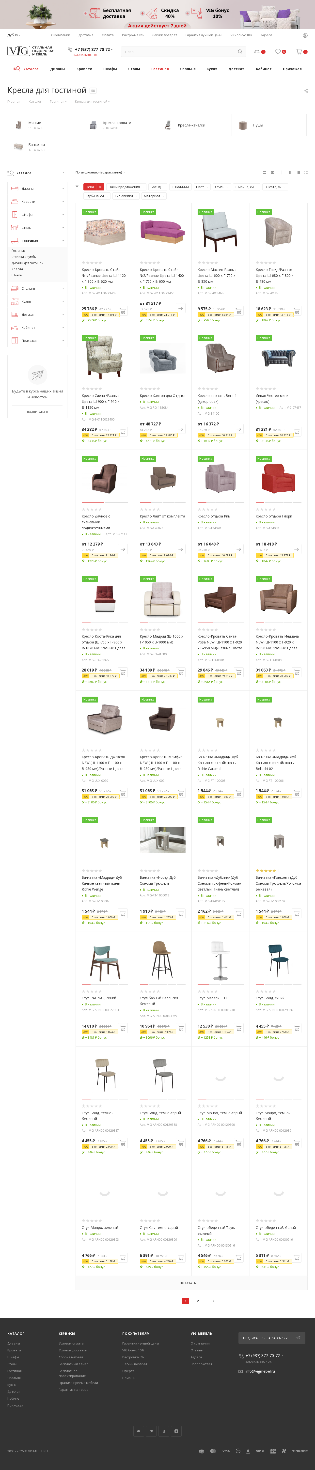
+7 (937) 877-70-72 (92, 49)
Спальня (14, 1378)
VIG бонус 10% (133, 1350)
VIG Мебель (201, 1333)
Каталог (16, 1333)
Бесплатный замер (74, 1364)
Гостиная (14, 1371)
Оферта (128, 1371)
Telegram (151, 1431)
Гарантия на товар (74, 1389)
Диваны (13, 1343)
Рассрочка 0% (133, 1357)
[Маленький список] (264, 172)
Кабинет (14, 1398)
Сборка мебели (71, 1357)
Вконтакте (138, 1431)
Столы (12, 1364)
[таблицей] (306, 172)
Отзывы (197, 1350)
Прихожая (15, 1405)
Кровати (14, 1350)
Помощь (128, 1378)
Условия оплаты (71, 1343)
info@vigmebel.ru (260, 1371)
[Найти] (240, 52)
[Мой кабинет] (305, 36)
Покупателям (136, 1333)
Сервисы (67, 1333)
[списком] (298, 172)
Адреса (196, 1357)
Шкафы (13, 1357)
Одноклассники (163, 1431)
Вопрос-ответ (201, 1364)
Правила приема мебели (78, 1382)
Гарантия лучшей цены (140, 1343)
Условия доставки (73, 1350)
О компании (200, 1343)
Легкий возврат (134, 1364)
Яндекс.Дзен (176, 1431)
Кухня (11, 1384)
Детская (13, 1391)
